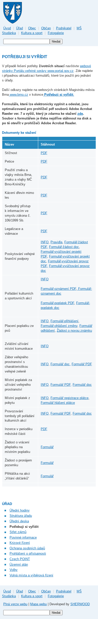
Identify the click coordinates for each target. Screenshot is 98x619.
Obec (32, 28)
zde (80, 113)
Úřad (19, 28)
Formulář (47, 447)
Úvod (7, 28)
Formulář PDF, (61, 385)
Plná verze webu (15, 604)
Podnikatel (63, 28)
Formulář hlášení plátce (58, 403)
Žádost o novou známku (74, 330)
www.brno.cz (18, 94)
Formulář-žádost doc (64, 247)
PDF (44, 153)
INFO (44, 242)
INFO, (45, 385)
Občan (46, 28)
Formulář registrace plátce (69, 398)
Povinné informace (23, 537)
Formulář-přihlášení (64, 321)
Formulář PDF (82, 364)
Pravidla (56, 242)
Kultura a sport (31, 33)
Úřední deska (19, 521)
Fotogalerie (56, 33)
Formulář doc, (61, 364)
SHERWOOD (80, 604)
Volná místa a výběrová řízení (31, 575)
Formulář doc (82, 385)
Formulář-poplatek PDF (57, 303)
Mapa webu (38, 604)
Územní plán (19, 564)
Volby (14, 570)
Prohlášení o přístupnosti (28, 553)
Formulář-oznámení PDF (58, 289)
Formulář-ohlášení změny (59, 326)
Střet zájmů (18, 532)
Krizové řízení (20, 543)
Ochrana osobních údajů (27, 548)
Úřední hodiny (20, 510)
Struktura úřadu (21, 516)
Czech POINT (20, 559)
